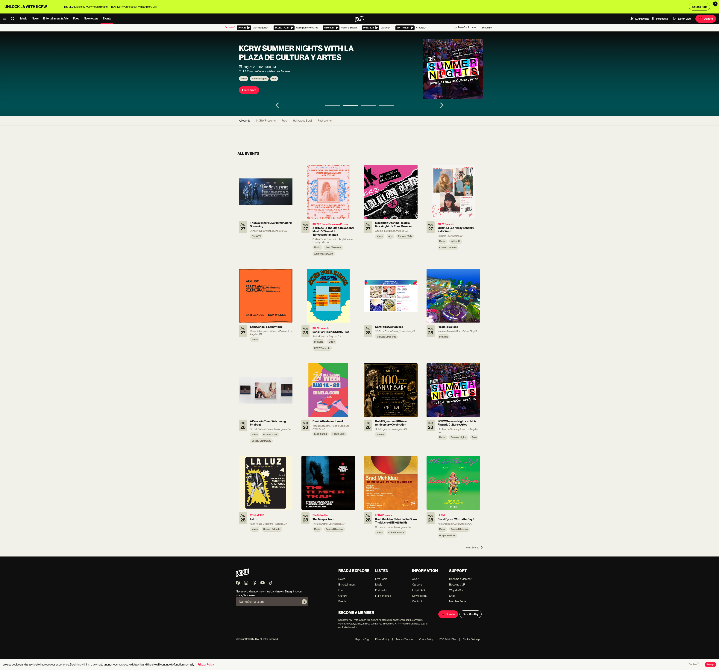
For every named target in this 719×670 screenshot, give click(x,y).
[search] (14, 19)
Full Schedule (383, 595)
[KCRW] (242, 575)
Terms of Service (402, 639)
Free (274, 78)
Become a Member (460, 578)
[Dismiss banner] (715, 3)
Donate (708, 18)
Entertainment (347, 584)
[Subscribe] (304, 601)
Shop (452, 595)
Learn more (249, 90)
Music (23, 18)
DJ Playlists (642, 18)
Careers (417, 584)
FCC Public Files (446, 639)
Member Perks (457, 601)
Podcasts (662, 18)
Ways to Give (456, 590)
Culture (342, 595)
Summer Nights (259, 78)
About (415, 578)
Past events (325, 120)
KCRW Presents (266, 120)
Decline (693, 664)
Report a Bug (362, 639)
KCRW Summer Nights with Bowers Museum (291, 53)
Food (76, 18)
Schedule (487, 27)
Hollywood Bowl (302, 120)
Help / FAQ (418, 590)
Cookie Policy (424, 639)
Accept (710, 664)
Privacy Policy (380, 639)
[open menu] (5, 19)
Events (107, 18)
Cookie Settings (471, 639)
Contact (417, 601)
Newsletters (91, 18)
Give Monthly (470, 614)
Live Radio (381, 578)
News (35, 18)
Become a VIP (457, 584)
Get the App (699, 6)
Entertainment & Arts (56, 18)
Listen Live (684, 18)
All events (244, 120)
